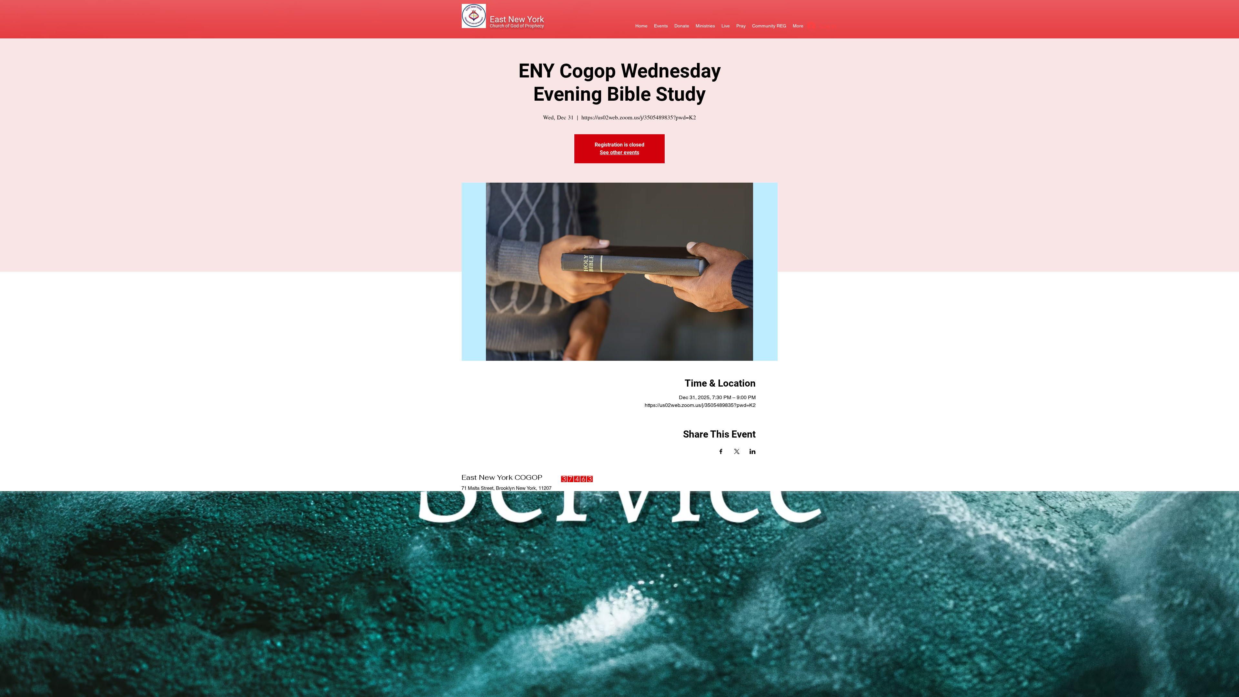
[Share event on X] (737, 451)
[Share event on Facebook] (721, 451)
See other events (619, 152)
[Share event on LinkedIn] (753, 451)
